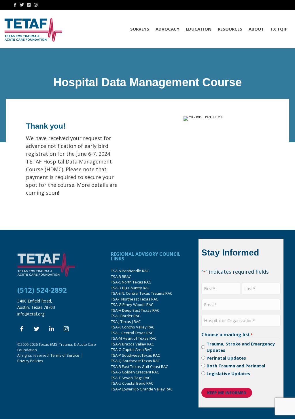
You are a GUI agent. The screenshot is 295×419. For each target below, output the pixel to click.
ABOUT (256, 29)
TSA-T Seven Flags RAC (130, 377)
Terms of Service (64, 355)
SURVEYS (139, 29)
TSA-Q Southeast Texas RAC (135, 360)
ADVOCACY (167, 29)
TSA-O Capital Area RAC (131, 349)
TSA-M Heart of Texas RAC (133, 338)
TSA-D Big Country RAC (130, 287)
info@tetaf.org (30, 314)
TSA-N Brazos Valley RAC (132, 344)
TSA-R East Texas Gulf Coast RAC (139, 366)
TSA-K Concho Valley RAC (132, 327)
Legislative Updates (228, 373)
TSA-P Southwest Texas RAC (135, 355)
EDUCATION (198, 29)
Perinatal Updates (226, 358)
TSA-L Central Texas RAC (132, 332)
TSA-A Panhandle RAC (130, 270)
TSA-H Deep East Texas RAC (135, 310)
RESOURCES (230, 29)
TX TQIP (279, 29)
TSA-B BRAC (121, 276)
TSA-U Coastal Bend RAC (132, 383)
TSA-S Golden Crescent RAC (135, 372)
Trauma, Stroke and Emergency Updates (241, 347)
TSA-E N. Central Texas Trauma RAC (141, 293)
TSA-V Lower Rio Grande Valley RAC (142, 389)
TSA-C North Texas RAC (131, 282)
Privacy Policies (30, 360)
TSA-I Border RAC (125, 315)
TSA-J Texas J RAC (126, 321)
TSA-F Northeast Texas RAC (134, 299)
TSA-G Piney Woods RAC (132, 304)
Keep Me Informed (226, 392)
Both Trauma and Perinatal (236, 366)
